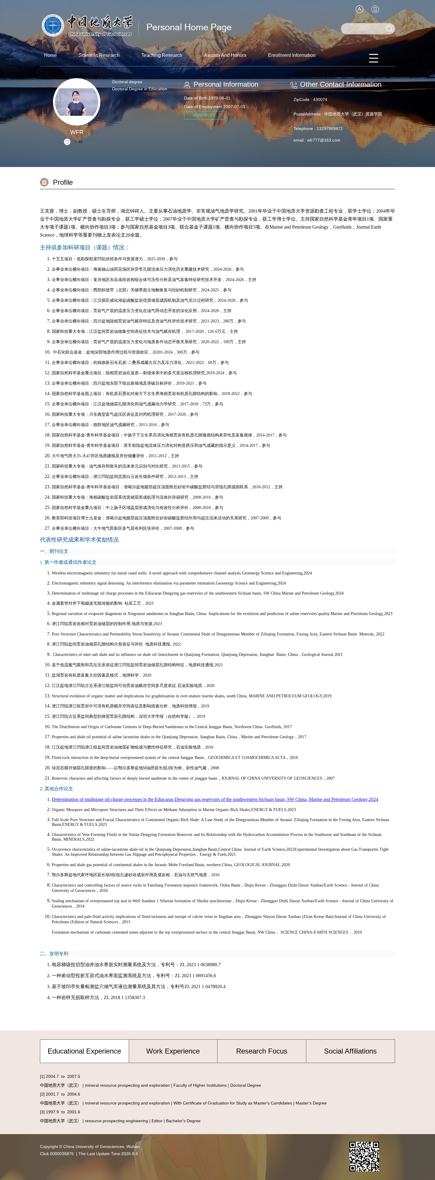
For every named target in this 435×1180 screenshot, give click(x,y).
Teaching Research (161, 55)
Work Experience (173, 1051)
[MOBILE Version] (375, 9)
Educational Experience (84, 1051)
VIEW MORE (205, 115)
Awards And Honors (225, 55)
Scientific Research (99, 55)
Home (50, 55)
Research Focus (261, 1051)
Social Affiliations (350, 1051)
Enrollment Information (291, 55)
